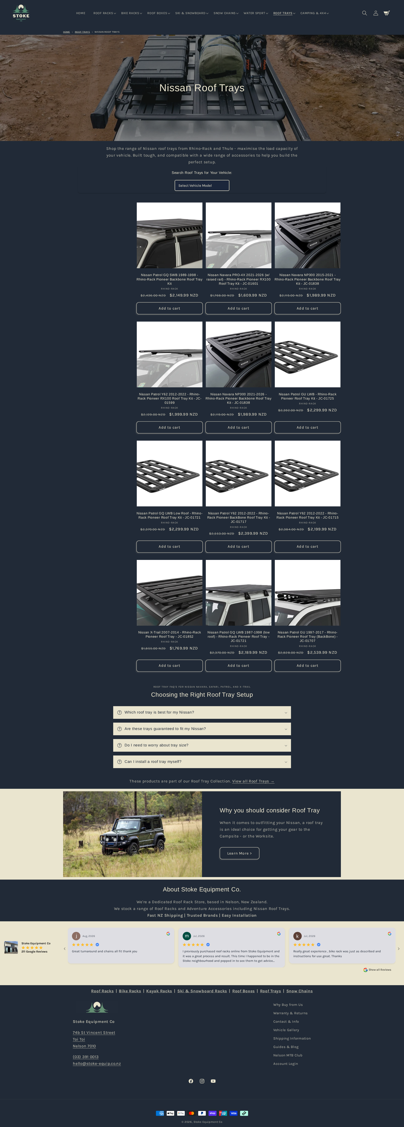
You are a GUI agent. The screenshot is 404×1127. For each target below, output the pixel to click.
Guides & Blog (285, 1047)
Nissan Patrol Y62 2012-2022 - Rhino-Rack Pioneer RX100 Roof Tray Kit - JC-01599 (169, 398)
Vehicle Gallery (286, 1030)
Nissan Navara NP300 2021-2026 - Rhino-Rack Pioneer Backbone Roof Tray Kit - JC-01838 (239, 398)
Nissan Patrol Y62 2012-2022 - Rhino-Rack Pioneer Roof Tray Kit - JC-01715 (307, 515)
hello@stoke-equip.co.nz (97, 1063)
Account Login (285, 1063)
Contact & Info (286, 1022)
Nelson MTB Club (288, 1055)
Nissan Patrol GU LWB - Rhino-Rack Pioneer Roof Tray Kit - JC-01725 (308, 396)
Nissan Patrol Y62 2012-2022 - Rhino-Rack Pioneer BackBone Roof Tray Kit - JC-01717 (238, 517)
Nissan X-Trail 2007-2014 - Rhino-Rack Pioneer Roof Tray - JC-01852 (169, 634)
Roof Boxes (243, 991)
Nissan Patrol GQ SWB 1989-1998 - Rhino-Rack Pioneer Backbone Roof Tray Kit (170, 279)
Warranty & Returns (290, 1013)
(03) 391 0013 (85, 1056)
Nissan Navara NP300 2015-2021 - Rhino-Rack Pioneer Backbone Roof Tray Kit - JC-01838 (308, 279)
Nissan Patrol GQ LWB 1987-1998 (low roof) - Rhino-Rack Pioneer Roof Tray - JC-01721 (238, 637)
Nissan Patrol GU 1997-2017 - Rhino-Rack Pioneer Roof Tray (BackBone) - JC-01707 (308, 637)
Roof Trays (82, 32)
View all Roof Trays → (253, 781)
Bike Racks (130, 991)
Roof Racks (102, 991)
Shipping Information (292, 1038)
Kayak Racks (159, 991)
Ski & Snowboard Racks (202, 991)
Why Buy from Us (288, 1005)
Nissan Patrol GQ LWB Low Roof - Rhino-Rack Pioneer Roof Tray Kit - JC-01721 (169, 515)
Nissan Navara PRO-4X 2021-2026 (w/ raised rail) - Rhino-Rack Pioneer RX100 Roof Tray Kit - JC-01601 (238, 279)
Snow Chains (299, 991)
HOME (66, 32)
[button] (104, 13)
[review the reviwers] (168, 934)
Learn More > (239, 853)
